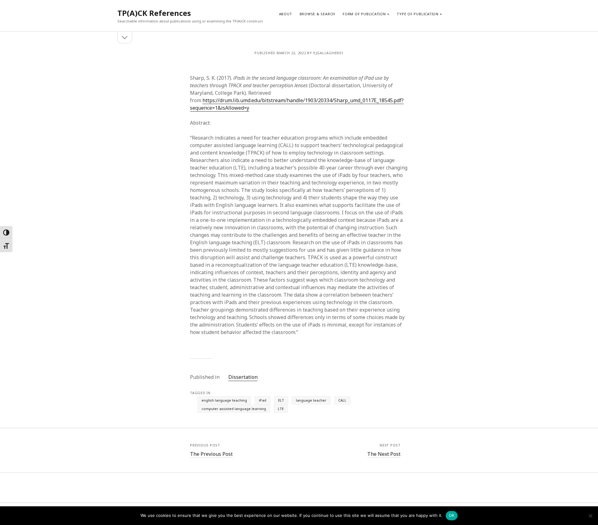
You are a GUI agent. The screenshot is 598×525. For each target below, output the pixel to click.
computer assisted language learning (234, 408)
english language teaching (224, 400)
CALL (342, 400)
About (285, 14)
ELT (281, 400)
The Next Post (384, 454)
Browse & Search (317, 14)
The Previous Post (211, 454)
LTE (281, 408)
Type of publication (418, 14)
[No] (590, 516)
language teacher (311, 400)
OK (452, 515)
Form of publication (364, 14)
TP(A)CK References (154, 13)
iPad (262, 400)
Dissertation (243, 377)
